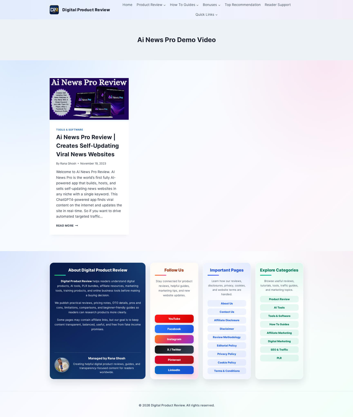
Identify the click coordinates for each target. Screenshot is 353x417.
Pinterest (174, 359)
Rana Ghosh (68, 163)
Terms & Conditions (227, 370)
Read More (67, 225)
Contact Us (227, 311)
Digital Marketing (279, 341)
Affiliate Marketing (279, 332)
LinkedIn (174, 370)
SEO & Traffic (279, 349)
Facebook (174, 329)
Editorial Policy (227, 345)
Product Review (279, 299)
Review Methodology (227, 337)
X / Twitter (174, 349)
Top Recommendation (243, 5)
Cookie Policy (227, 362)
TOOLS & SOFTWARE (69, 129)
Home (127, 5)
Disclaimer (227, 328)
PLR (279, 358)
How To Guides (279, 324)
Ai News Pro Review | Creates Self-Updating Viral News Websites (87, 146)
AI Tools (279, 307)
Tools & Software (279, 316)
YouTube (174, 318)
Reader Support (278, 5)
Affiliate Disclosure (226, 320)
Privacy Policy (226, 354)
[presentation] (89, 99)
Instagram (174, 339)
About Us (227, 303)
